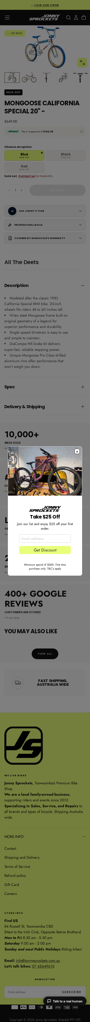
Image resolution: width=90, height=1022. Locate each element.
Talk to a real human (68, 1001)
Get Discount (45, 550)
